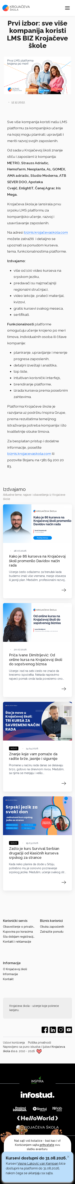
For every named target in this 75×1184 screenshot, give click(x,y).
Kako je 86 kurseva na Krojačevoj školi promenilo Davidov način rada (37, 560)
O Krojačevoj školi (15, 969)
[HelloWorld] (37, 1118)
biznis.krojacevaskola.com (29, 453)
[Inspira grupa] (37, 1080)
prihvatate (47, 1144)
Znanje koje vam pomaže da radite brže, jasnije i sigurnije (33, 756)
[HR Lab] (57, 1109)
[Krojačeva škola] (37, 1127)
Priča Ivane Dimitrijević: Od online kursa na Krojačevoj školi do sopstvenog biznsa (35, 659)
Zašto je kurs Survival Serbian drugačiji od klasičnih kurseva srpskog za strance (34, 853)
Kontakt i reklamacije (17, 941)
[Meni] (67, 8)
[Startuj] (40, 1109)
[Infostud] (37, 1095)
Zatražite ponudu (51, 931)
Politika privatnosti (39, 1042)
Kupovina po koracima (18, 931)
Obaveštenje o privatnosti (19, 926)
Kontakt (8, 979)
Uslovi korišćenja (14, 1042)
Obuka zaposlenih (52, 926)
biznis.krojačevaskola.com (46, 232)
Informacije (10, 974)
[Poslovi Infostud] (20, 1109)
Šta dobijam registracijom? (19, 936)
